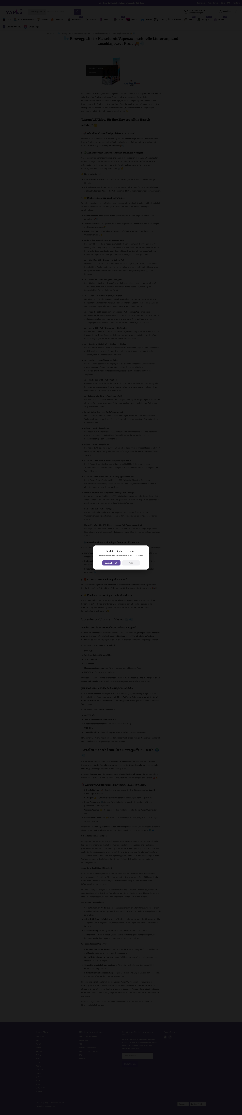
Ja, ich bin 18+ (111, 563)
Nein (131, 563)
